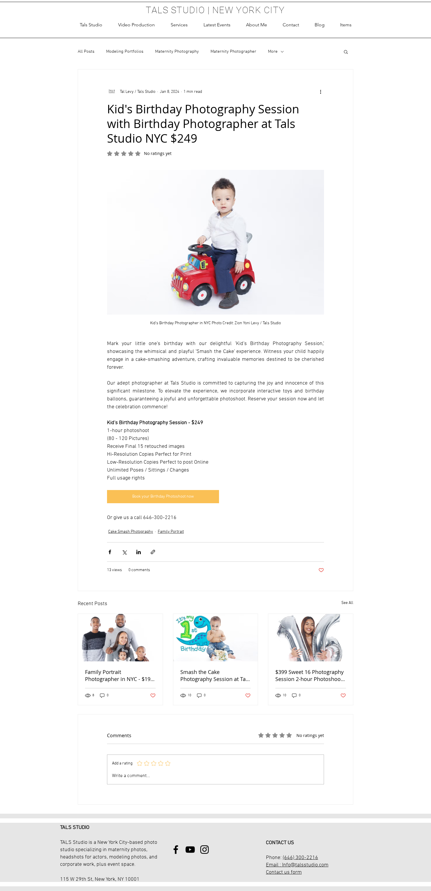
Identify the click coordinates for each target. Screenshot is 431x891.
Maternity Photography (177, 51)
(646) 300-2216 (300, 858)
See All (347, 602)
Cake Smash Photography (130, 531)
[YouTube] (190, 849)
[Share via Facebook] (110, 552)
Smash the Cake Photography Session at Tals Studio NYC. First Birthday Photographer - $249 (215, 675)
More (273, 51)
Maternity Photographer (233, 51)
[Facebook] (175, 849)
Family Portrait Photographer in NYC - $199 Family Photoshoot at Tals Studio (119, 675)
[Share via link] (153, 552)
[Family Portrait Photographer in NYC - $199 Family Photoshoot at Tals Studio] (120, 637)
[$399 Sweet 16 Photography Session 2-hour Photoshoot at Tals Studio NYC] (310, 637)
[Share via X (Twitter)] (124, 552)
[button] (179, 25)
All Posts (86, 51)
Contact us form (284, 872)
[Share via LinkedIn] (138, 552)
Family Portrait (171, 531)
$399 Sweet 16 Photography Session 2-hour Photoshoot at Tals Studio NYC (309, 675)
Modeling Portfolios (124, 51)
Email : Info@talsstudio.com (297, 865)
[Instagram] (204, 849)
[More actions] (320, 91)
